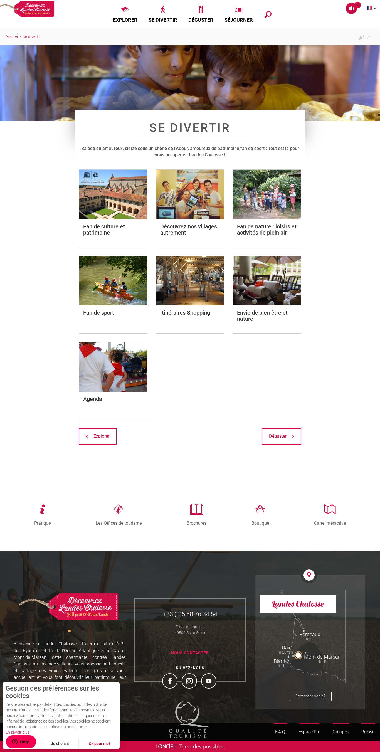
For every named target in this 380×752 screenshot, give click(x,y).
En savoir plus (17, 732)
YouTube (209, 681)
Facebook (170, 681)
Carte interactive (330, 523)
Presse (367, 731)
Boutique (260, 523)
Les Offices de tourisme (119, 523)
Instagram (190, 681)
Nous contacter (190, 652)
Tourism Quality (189, 719)
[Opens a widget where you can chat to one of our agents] (21, 742)
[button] (125, 14)
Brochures (196, 523)
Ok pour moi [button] (99, 743)
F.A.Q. (280, 731)
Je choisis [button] (60, 743)
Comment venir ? (310, 696)
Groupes (341, 731)
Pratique (42, 523)
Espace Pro (309, 731)
